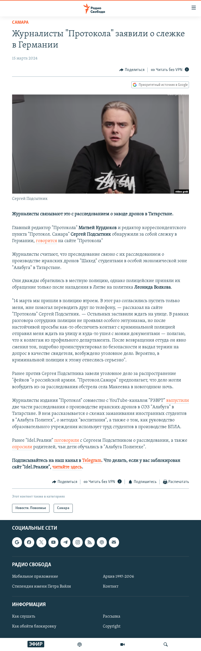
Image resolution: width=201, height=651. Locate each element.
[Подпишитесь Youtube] (53, 542)
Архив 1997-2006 (118, 577)
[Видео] (122, 644)
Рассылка (111, 616)
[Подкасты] (102, 542)
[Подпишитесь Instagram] (77, 542)
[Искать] (166, 644)
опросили (22, 447)
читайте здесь (67, 467)
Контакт (110, 586)
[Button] (131, 70)
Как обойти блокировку (34, 626)
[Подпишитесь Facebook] (29, 542)
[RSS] (90, 542)
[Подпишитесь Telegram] (65, 542)
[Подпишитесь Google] (17, 542)
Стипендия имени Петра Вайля (41, 586)
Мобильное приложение (35, 577)
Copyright (111, 626)
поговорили (67, 440)
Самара (20, 22)
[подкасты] (79, 644)
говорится (46, 241)
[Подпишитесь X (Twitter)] (41, 542)
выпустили (177, 400)
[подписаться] (114, 542)
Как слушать (23, 616)
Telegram (91, 460)
